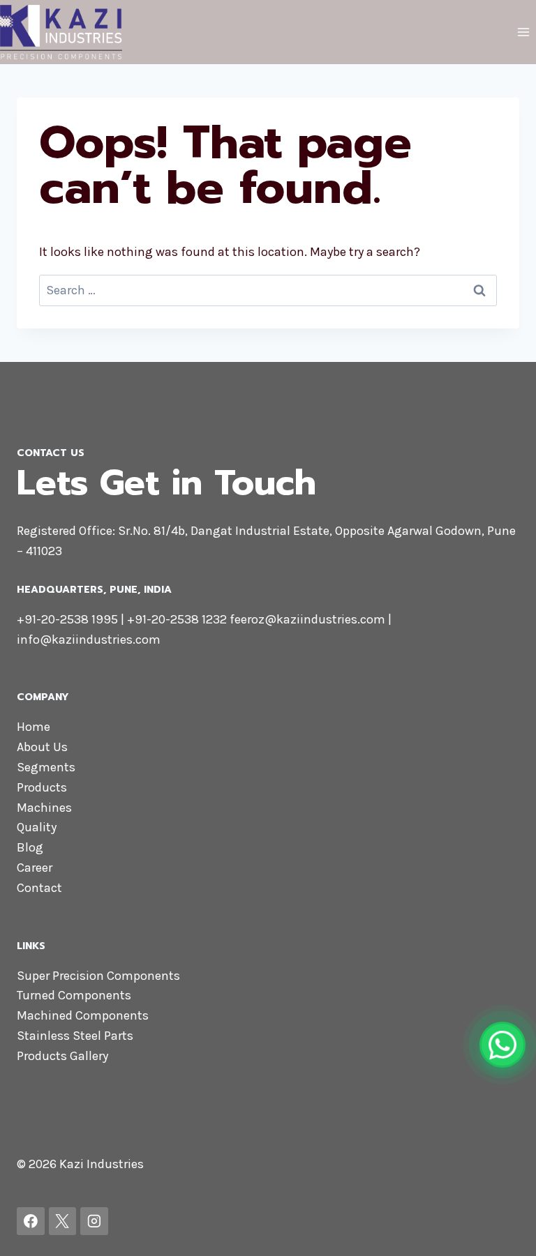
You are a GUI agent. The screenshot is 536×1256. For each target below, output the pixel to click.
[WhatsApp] (502, 1045)
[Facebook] (31, 1221)
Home (33, 726)
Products (42, 787)
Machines (44, 807)
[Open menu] (523, 32)
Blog (30, 847)
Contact (39, 887)
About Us (42, 747)
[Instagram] (94, 1221)
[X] (63, 1221)
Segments (46, 767)
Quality (37, 827)
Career (34, 867)
